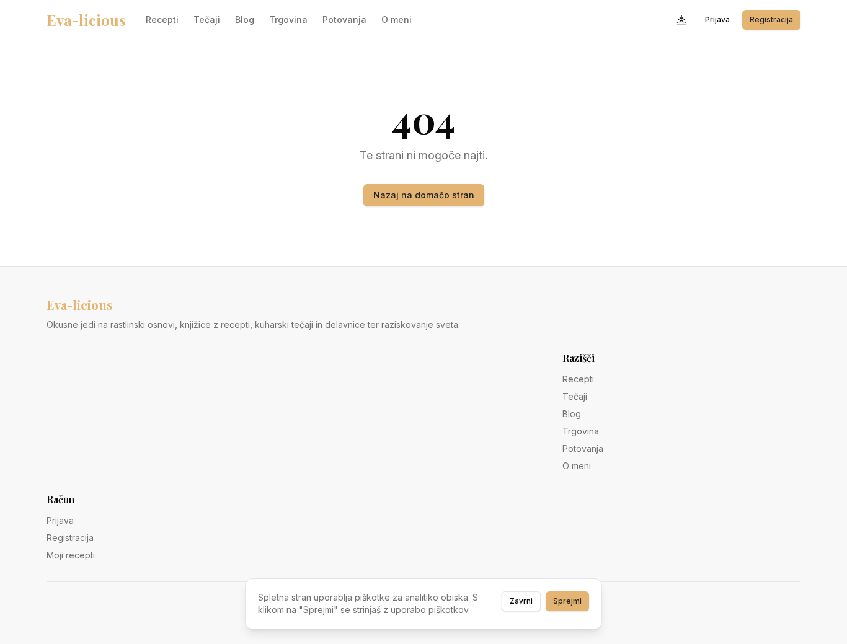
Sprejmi (567, 601)
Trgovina (288, 19)
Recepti (162, 19)
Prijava (717, 19)
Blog (244, 19)
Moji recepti (71, 555)
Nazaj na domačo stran (423, 195)
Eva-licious (86, 20)
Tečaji (206, 19)
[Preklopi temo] (681, 20)
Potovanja (344, 19)
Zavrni (521, 601)
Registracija (771, 19)
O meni (396, 19)
